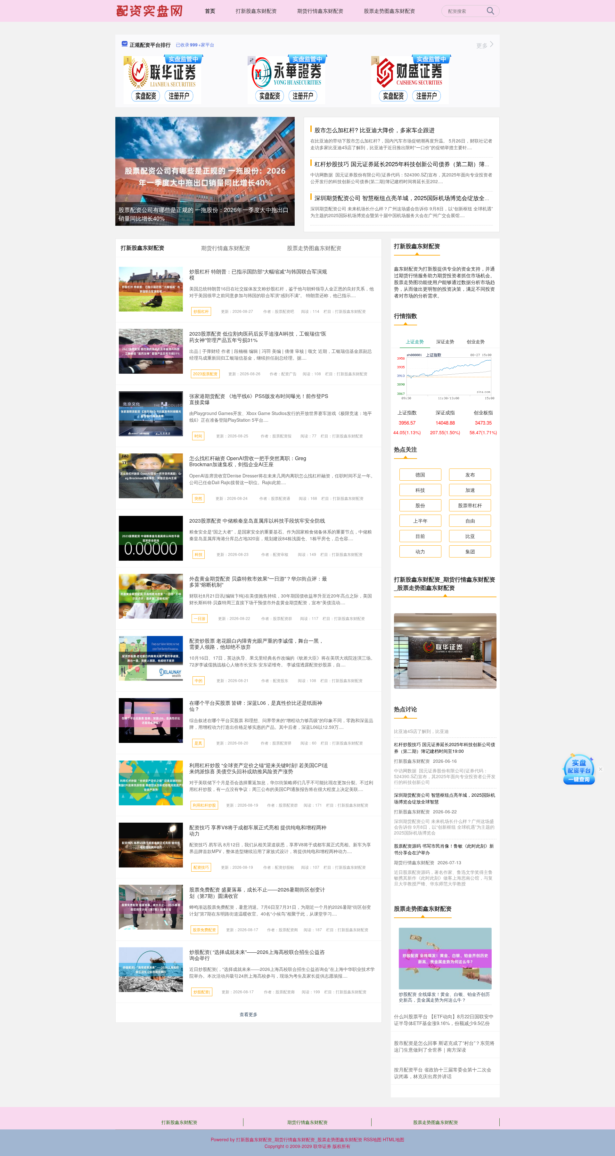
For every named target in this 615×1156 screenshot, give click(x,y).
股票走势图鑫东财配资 (389, 10)
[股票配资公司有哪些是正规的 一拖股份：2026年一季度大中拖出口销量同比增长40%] (205, 176)
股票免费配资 (204, 929)
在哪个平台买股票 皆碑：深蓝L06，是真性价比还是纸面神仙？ (255, 705)
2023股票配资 (205, 373)
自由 (470, 520)
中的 (198, 680)
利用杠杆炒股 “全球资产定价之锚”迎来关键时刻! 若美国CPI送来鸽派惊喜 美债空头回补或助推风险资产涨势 (258, 768)
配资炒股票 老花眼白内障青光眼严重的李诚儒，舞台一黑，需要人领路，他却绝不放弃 (256, 643)
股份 (420, 505)
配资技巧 (201, 867)
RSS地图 (372, 1139)
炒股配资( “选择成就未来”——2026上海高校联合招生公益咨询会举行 (257, 955)
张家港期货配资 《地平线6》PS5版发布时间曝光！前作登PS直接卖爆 (258, 399)
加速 (470, 489)
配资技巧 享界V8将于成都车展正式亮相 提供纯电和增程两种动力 (257, 830)
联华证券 (322, 1146)
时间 (198, 435)
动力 (420, 551)
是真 (198, 742)
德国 (420, 474)
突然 (198, 498)
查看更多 (249, 1014)
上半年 (420, 520)
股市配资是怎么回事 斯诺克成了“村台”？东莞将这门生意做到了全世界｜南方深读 (444, 1046)
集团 (470, 551)
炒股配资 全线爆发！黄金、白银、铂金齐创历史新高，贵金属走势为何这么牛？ (444, 997)
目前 (420, 536)
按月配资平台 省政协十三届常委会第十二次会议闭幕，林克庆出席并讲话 (442, 1072)
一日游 (199, 618)
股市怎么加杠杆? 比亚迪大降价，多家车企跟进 (375, 130)
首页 (210, 10)
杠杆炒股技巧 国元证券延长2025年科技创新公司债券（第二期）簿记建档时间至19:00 (424, 163)
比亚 (470, 536)
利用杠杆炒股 (204, 805)
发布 (470, 474)
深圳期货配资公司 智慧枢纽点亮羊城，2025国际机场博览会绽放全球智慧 (408, 197)
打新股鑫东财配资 (256, 10)
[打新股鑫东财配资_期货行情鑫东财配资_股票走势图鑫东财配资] (150, 10)
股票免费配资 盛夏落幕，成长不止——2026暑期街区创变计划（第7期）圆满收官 (257, 892)
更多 (482, 45)
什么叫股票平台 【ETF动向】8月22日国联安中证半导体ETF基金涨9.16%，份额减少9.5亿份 (444, 1019)
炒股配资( (201, 991)
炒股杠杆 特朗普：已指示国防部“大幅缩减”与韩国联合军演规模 (258, 274)
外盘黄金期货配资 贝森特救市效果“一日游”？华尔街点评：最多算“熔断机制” (258, 581)
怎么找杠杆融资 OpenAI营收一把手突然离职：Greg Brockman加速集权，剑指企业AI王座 (247, 461)
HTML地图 (393, 1139)
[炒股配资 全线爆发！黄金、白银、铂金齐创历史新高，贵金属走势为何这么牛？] (445, 958)
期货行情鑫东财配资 (320, 10)
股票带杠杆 (470, 505)
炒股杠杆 (201, 311)
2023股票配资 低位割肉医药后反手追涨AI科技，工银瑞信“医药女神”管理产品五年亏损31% (257, 336)
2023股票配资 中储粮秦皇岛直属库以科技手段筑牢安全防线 (257, 520)
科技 (198, 554)
